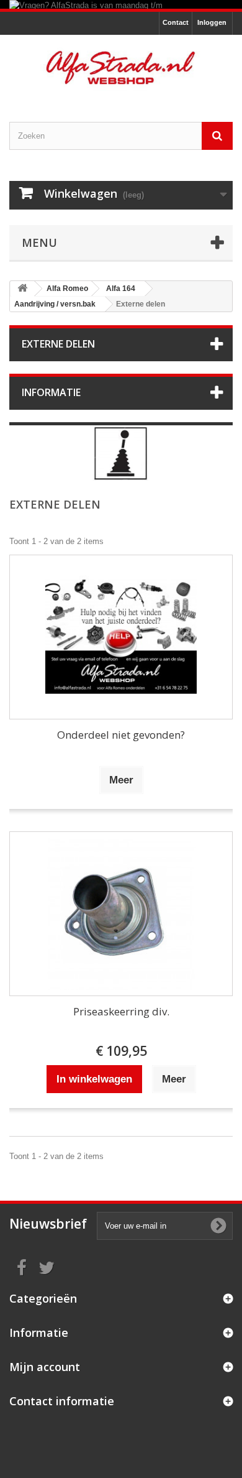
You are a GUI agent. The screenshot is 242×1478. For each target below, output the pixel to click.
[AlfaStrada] (121, 67)
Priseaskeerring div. (121, 1011)
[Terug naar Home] (22, 289)
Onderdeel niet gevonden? (121, 734)
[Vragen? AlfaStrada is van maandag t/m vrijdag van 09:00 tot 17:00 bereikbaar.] (121, 4)
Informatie (51, 392)
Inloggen (211, 22)
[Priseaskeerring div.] (121, 914)
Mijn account (44, 1366)
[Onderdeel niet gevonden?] (121, 637)
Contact (176, 22)
